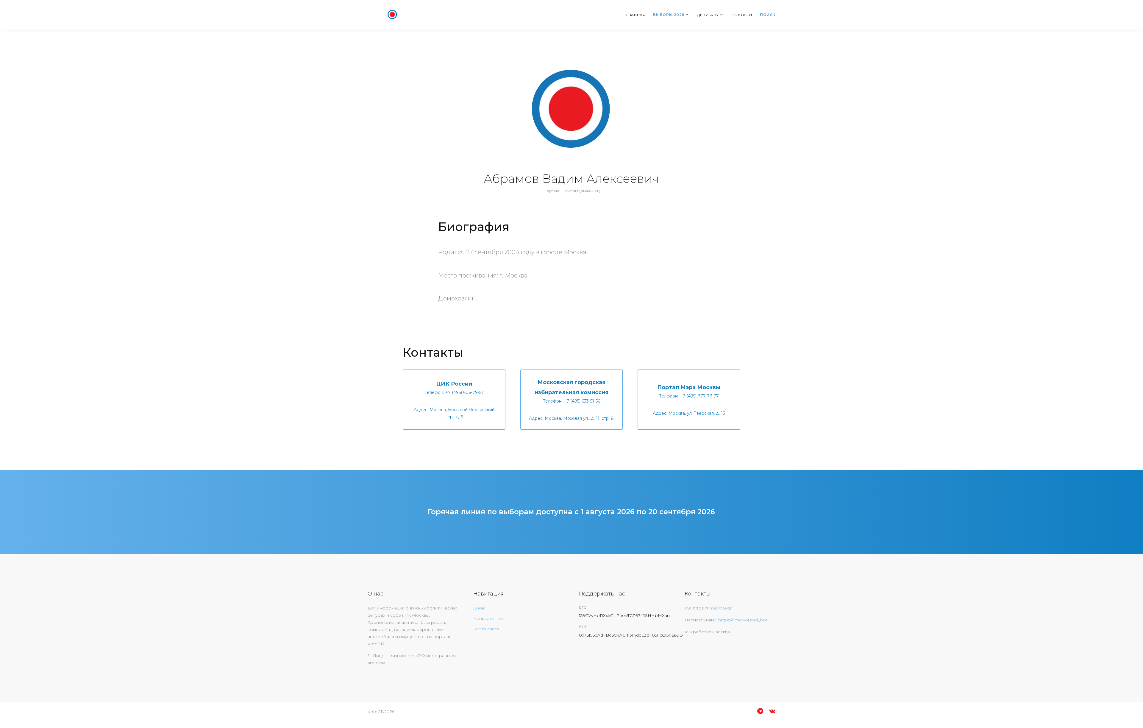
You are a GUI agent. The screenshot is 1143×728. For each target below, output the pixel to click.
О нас (479, 608)
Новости (742, 15)
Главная (635, 15)
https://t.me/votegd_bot (742, 620)
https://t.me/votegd (713, 608)
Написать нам (488, 618)
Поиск (767, 15)
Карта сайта (486, 629)
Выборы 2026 (668, 15)
